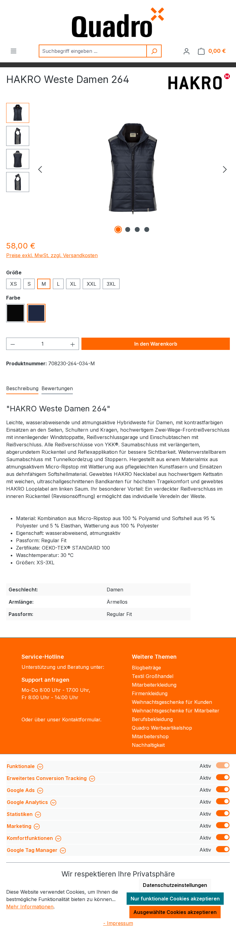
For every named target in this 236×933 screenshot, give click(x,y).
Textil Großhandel (152, 676)
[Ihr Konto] (186, 51)
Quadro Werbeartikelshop (162, 728)
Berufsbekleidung (152, 719)
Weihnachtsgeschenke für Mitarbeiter (175, 711)
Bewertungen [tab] (57, 388)
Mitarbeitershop (150, 736)
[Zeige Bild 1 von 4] (118, 229)
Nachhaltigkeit (148, 745)
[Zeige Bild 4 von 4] (146, 229)
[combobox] (93, 51)
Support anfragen (45, 679)
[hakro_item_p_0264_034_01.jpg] (132, 169)
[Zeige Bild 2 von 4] (127, 229)
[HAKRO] (199, 82)
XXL (91, 284)
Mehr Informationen (29, 907)
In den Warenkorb (155, 344)
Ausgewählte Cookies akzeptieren (175, 912)
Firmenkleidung (149, 693)
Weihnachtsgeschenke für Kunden (172, 702)
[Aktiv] (223, 765)
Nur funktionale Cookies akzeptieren (175, 899)
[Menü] (13, 51)
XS (13, 284)
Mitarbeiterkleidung (154, 685)
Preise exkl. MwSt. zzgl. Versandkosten (52, 255)
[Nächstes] (225, 169)
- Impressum (118, 923)
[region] (118, 169)
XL (73, 284)
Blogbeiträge (146, 667)
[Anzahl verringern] (12, 344)
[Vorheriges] (40, 169)
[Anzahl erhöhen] (72, 344)
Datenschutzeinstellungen (175, 885)
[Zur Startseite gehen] (118, 22)
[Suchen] (154, 51)
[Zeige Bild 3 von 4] (137, 229)
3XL (111, 284)
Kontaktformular (81, 719)
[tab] (22, 388)
